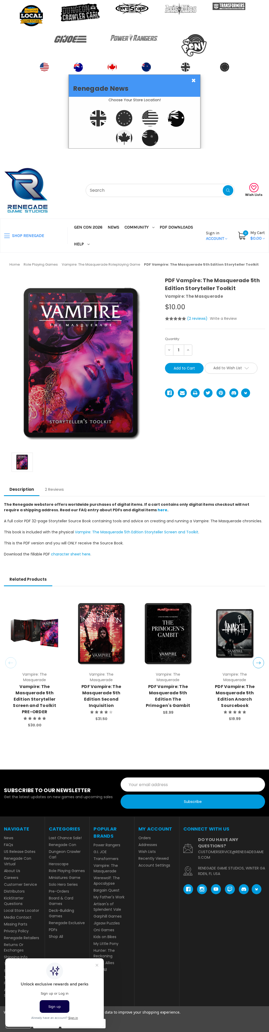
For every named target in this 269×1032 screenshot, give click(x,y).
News (113, 227)
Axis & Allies (104, 962)
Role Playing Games (67, 870)
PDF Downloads (176, 227)
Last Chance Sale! (65, 838)
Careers (11, 877)
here (162, 510)
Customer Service (20, 884)
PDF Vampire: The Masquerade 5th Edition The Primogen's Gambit (168, 696)
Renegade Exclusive (67, 922)
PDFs (53, 929)
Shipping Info (16, 957)
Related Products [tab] (28, 579)
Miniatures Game (64, 877)
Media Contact (18, 917)
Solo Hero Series (63, 884)
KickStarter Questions (14, 901)
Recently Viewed (153, 858)
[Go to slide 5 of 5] (10, 662)
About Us (12, 870)
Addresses (147, 844)
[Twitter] (208, 392)
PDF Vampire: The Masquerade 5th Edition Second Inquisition (101, 696)
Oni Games (104, 930)
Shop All (56, 936)
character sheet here (70, 554)
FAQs (8, 844)
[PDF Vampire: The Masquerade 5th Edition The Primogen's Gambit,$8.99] (168, 633)
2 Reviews (54, 489)
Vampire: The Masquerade (106, 868)
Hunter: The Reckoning (104, 953)
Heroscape (59, 864)
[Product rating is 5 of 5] (175, 319)
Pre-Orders (59, 891)
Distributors (14, 891)
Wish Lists (253, 195)
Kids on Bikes (105, 936)
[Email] (182, 392)
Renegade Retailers (21, 937)
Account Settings (154, 865)
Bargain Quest (107, 890)
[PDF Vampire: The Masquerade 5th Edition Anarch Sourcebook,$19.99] (234, 633)
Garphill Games (108, 916)
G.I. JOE (100, 851)
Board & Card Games (61, 901)
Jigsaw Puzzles (107, 923)
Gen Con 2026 (88, 227)
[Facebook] (169, 392)
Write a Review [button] (223, 318)
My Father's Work (109, 897)
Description (21, 489)
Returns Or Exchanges (14, 947)
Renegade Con (62, 844)
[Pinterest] (220, 392)
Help (79, 243)
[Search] (228, 190)
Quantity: (172, 338)
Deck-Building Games (61, 913)
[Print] (195, 392)
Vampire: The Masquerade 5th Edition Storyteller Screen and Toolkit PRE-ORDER (34, 699)
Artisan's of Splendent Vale (107, 906)
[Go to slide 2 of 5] (258, 662)
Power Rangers (107, 845)
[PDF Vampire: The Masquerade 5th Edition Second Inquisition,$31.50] (101, 633)
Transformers (106, 858)
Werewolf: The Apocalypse (107, 880)
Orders (144, 838)
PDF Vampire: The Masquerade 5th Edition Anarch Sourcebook (235, 696)
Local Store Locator (21, 910)
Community (137, 227)
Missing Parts (15, 924)
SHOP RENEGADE (27, 235)
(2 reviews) (198, 318)
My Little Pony (106, 943)
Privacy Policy (16, 931)
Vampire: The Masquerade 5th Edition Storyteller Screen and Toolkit (136, 532)
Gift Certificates (243, 155)
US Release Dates (19, 851)
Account (215, 235)
